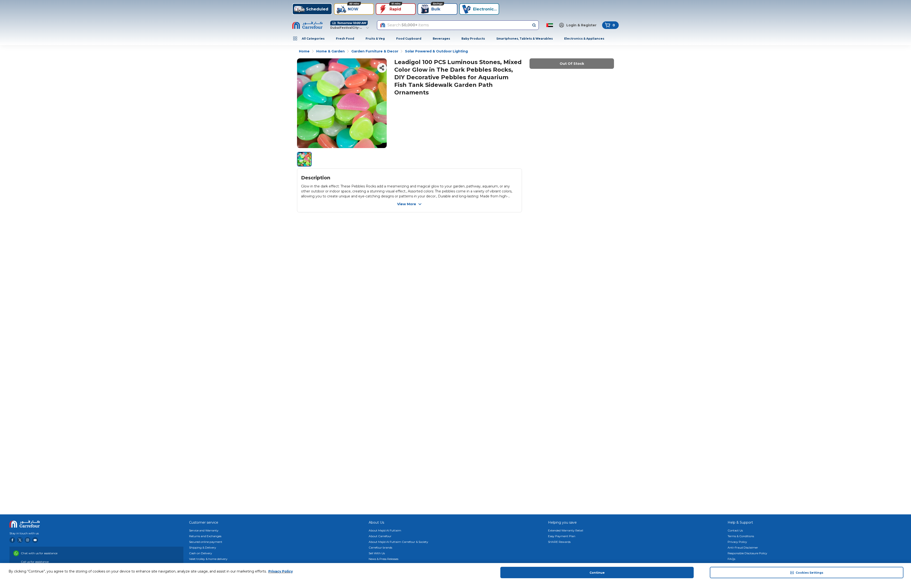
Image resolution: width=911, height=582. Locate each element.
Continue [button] (597, 572)
